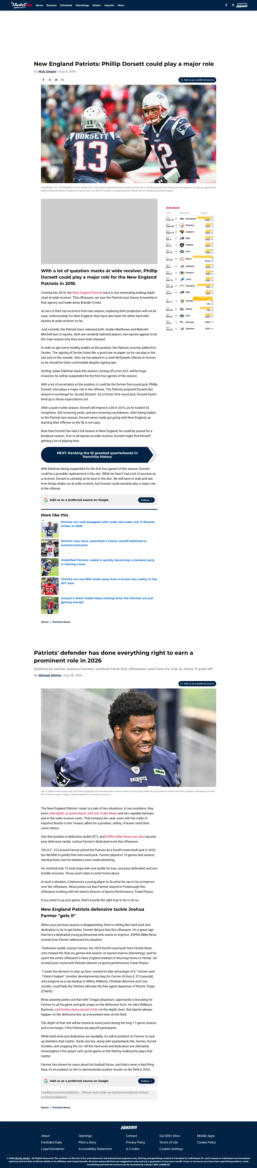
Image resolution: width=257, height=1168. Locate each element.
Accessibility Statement (95, 1149)
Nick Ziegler (47, 71)
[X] (233, 5)
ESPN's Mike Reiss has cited (125, 836)
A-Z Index (132, 1149)
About (45, 1136)
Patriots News (61, 622)
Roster (97, 5)
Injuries (109, 5)
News (39, 5)
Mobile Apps (206, 1136)
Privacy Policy (135, 1142)
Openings (85, 1136)
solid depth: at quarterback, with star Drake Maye (83, 813)
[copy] (62, 79)
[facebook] (226, 5)
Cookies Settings (171, 1149)
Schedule (66, 5)
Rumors (51, 5)
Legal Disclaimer (52, 1149)
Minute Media (22, 1158)
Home (45, 622)
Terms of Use (168, 1142)
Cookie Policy (206, 1142)
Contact (131, 1136)
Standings (82, 5)
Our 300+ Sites (169, 1136)
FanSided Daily (51, 1142)
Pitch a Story (87, 1142)
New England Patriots (87, 292)
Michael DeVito (50, 675)
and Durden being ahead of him (76, 1009)
